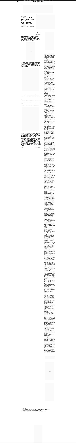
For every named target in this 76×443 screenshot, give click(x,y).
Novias (34, 2)
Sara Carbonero (42, 0)
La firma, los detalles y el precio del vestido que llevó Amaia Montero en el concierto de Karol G (32, 411)
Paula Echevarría (37, 0)
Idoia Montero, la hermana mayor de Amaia (34, 133)
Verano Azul (52, 0)
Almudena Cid (31, 0)
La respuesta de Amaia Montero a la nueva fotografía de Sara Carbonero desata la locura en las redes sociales (33, 409)
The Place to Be (45, 2)
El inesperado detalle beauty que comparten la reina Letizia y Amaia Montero (29, 410)
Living (37, 2)
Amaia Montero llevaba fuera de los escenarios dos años (28, 36)
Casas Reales (40, 2)
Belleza (32, 2)
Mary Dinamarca (34, 0)
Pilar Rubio (40, 0)
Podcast (42, 2)
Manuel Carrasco (49, 0)
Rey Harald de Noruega (28, 0)
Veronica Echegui (45, 0)
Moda (30, 2)
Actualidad (36, 2)
